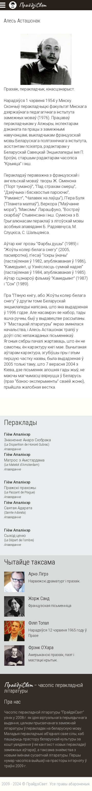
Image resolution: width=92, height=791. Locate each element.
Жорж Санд (39, 598)
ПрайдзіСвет (32, 5)
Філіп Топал (38, 623)
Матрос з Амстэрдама (24, 461)
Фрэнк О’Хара (40, 647)
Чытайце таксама (29, 562)
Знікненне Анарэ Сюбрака (27, 441)
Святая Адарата (18, 509)
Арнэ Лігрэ (38, 574)
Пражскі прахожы (20, 489)
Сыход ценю (19, 537)
